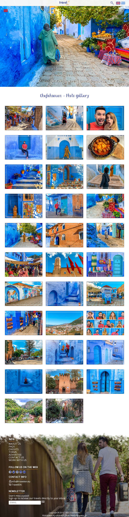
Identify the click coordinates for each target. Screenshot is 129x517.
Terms (13, 452)
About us (15, 444)
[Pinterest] (17, 472)
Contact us (16, 457)
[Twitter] (13, 472)
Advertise (15, 455)
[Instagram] (20, 472)
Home (62, 3)
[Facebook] (10, 472)
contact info (18, 477)
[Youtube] (24, 472)
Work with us (18, 460)
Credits (14, 449)
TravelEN (16, 484)
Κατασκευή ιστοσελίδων (56, 515)
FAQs (12, 446)
